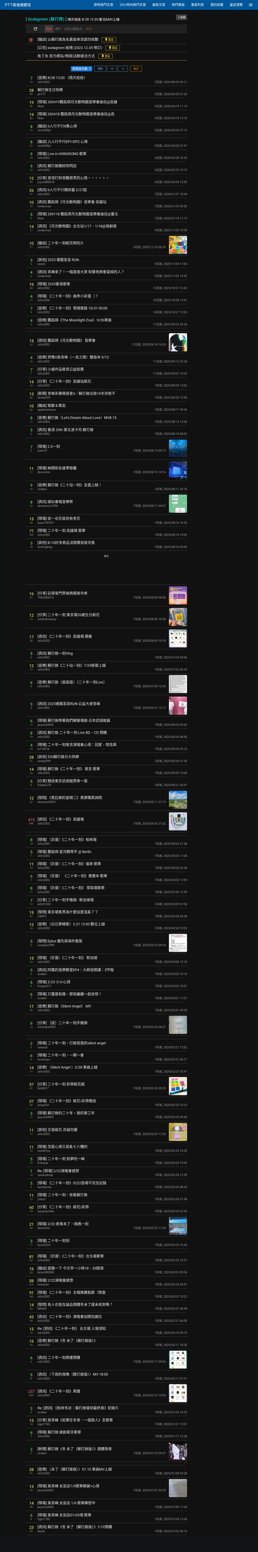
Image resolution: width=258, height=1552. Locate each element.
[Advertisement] (106, 570)
